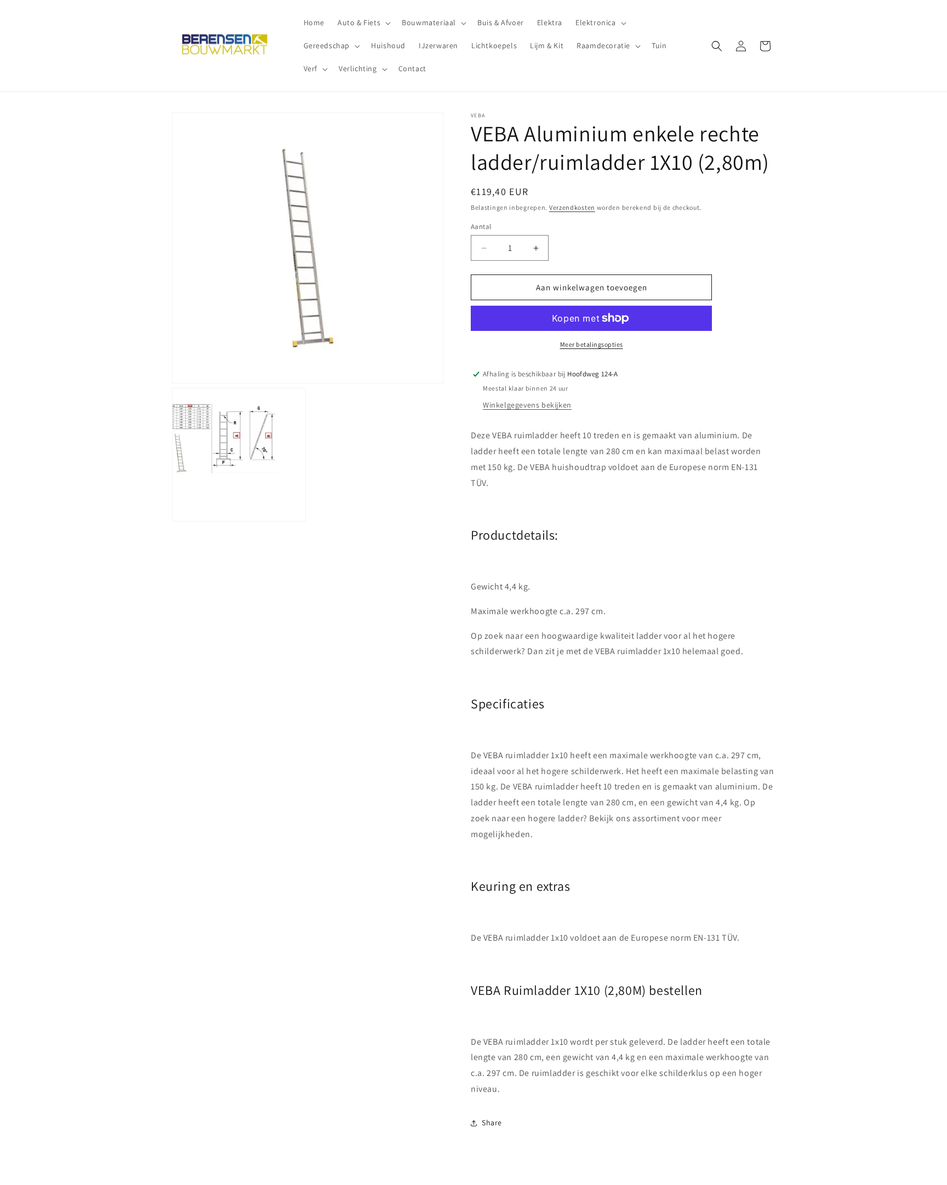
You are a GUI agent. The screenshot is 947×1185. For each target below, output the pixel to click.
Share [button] (492, 1122)
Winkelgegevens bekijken (527, 405)
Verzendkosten (572, 207)
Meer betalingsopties (591, 344)
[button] (363, 22)
